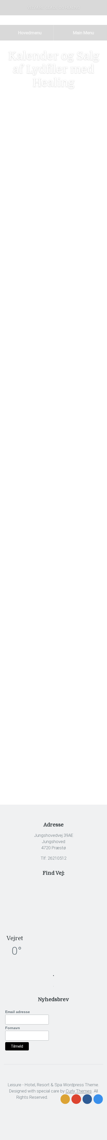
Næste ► (94, 566)
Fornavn (12, 1028)
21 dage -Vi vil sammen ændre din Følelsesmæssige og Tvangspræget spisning (47, 316)
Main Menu (83, 32)
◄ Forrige (12, 566)
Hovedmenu (29, 32)
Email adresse (17, 1012)
